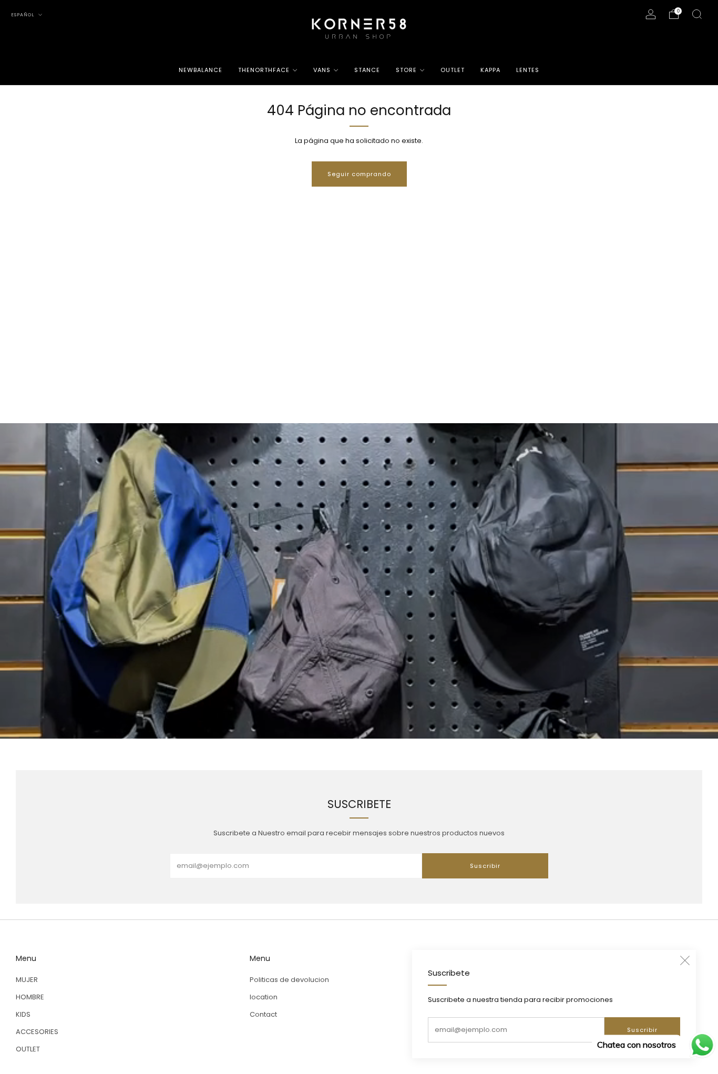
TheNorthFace (264, 70)
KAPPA (490, 70)
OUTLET (452, 70)
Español (23, 15)
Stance (367, 70)
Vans (322, 70)
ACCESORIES (37, 1032)
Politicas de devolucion (289, 980)
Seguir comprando (359, 174)
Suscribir (642, 1030)
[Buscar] (697, 14)
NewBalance (200, 70)
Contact (263, 1014)
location (264, 997)
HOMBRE (30, 997)
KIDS (23, 1014)
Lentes (527, 70)
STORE (406, 70)
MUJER (27, 980)
